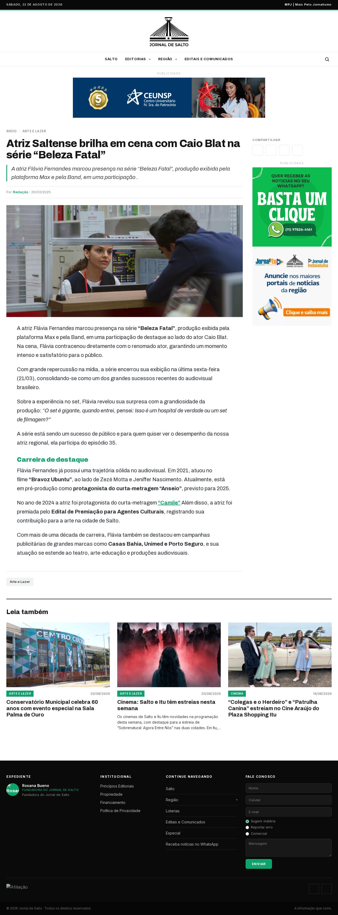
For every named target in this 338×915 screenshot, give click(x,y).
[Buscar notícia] (327, 59)
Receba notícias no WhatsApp (192, 844)
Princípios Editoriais (117, 786)
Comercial (259, 834)
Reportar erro (262, 827)
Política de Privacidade (120, 810)
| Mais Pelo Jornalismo (308, 4)
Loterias (173, 811)
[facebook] (327, 889)
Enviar (259, 864)
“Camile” (169, 503)
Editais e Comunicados (209, 59)
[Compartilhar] (257, 150)
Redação (20, 192)
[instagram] (314, 889)
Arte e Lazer (34, 131)
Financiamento (112, 802)
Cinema (237, 693)
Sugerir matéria (263, 821)
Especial (173, 833)
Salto (111, 59)
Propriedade (111, 794)
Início (11, 131)
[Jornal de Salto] (169, 31)
